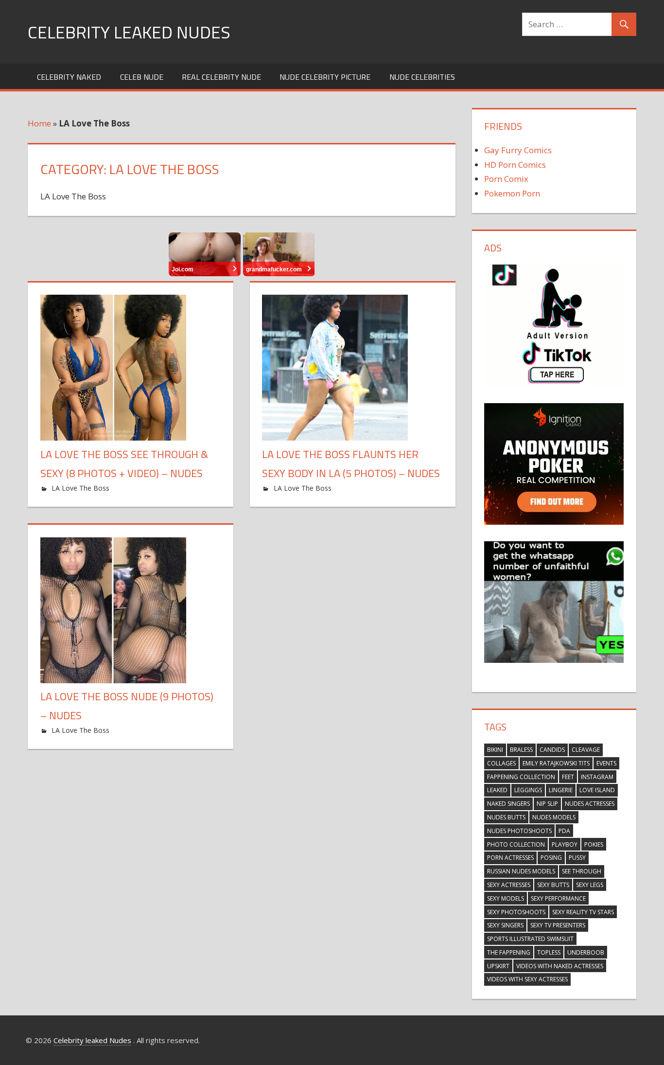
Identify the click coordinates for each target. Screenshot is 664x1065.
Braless (521, 750)
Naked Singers (508, 803)
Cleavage (586, 750)
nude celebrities (422, 77)
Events (606, 763)
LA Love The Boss (80, 488)
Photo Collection (516, 844)
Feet (568, 777)
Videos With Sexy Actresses (527, 979)
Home (39, 123)
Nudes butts (506, 817)
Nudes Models (554, 817)
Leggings (528, 790)
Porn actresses (510, 857)
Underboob (585, 952)
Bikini (495, 750)
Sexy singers (505, 925)
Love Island (597, 790)
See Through (581, 871)
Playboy (564, 844)
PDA (564, 831)
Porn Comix (506, 178)
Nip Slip (547, 803)
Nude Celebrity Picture (325, 77)
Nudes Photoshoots (519, 831)
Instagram (597, 777)
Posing (551, 857)
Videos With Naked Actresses (559, 966)
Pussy (577, 857)
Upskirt (498, 966)
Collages (501, 763)
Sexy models (505, 898)
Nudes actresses (589, 803)
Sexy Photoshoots (516, 912)
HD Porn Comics (515, 164)
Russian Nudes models (521, 871)
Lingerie (561, 790)
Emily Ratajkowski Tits (556, 763)
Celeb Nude (141, 77)
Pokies (593, 844)
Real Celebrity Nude (221, 77)
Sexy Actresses (508, 885)
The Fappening (508, 952)
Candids (552, 750)
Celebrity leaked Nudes (129, 31)
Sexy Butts (553, 885)
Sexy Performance (558, 898)
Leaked (497, 790)
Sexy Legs (589, 885)
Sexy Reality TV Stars (583, 912)
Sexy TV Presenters (557, 925)
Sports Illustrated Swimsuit (530, 939)
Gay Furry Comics (518, 150)
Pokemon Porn (512, 193)
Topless (548, 952)
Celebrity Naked (69, 77)
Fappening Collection (521, 777)
